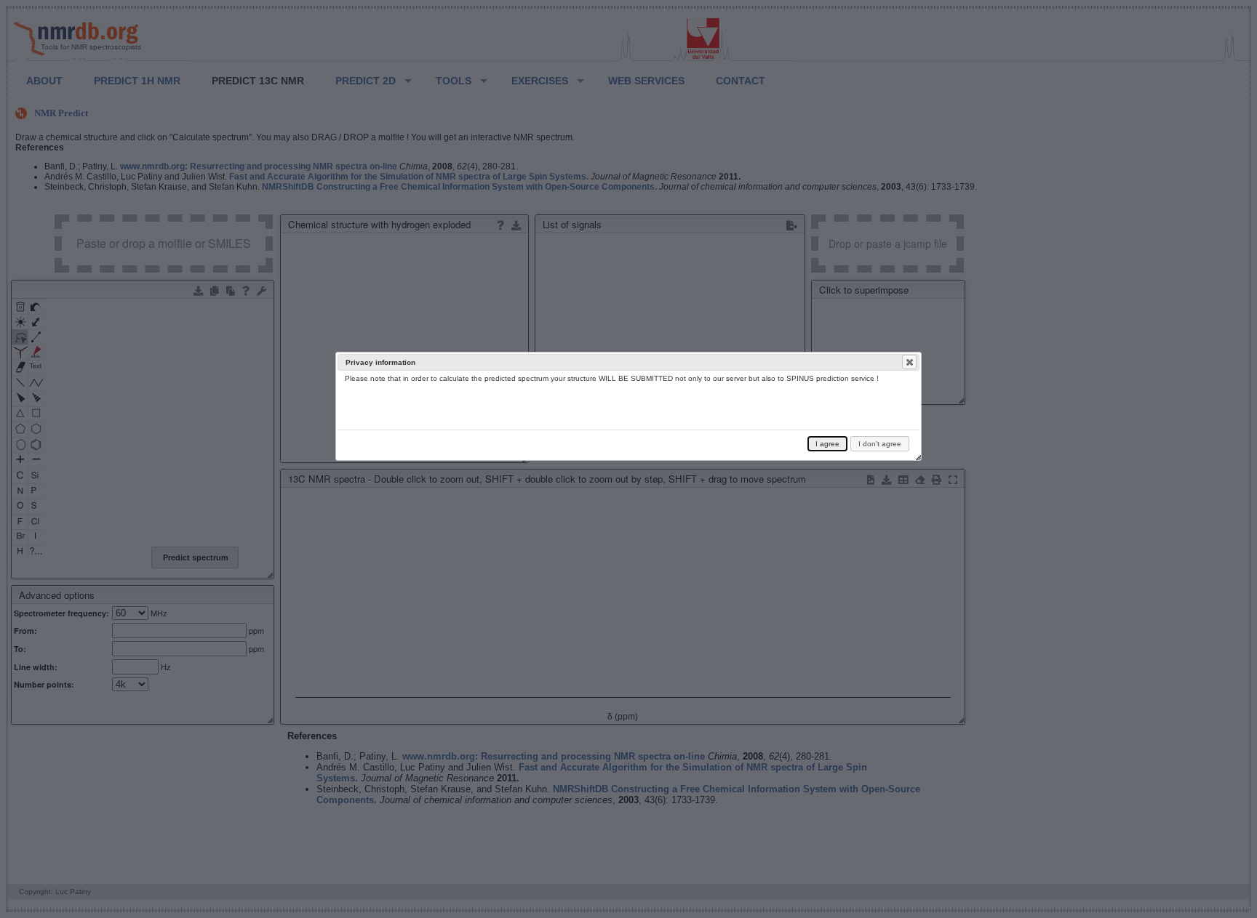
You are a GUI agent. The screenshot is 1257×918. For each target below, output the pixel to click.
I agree (827, 444)
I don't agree (879, 444)
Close (909, 362)
